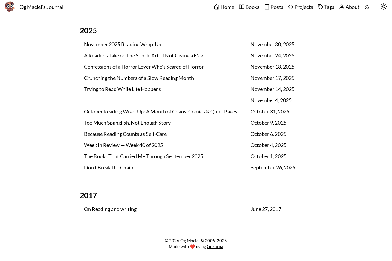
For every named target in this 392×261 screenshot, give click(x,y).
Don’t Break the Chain (108, 168)
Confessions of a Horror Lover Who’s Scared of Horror (144, 67)
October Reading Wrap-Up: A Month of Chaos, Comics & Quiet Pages (160, 112)
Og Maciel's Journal (41, 7)
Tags (328, 7)
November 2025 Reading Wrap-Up (122, 44)
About (352, 7)
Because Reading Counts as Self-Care (125, 134)
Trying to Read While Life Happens (122, 89)
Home (227, 7)
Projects (303, 7)
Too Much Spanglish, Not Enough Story (127, 123)
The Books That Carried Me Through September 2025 (143, 156)
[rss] (367, 7)
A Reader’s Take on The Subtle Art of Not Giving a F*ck (143, 56)
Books (251, 7)
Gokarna (215, 246)
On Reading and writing (110, 209)
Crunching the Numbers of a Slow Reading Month (139, 78)
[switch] (384, 7)
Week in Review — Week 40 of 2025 (123, 145)
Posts (276, 7)
